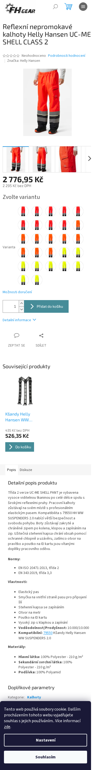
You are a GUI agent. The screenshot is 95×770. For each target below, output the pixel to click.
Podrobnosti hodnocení (66, 55)
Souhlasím (45, 757)
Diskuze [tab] (26, 470)
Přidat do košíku (50, 306)
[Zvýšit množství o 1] (21, 303)
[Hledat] (55, 6)
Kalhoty (34, 697)
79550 (48, 633)
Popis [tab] (11, 470)
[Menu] (83, 6)
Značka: (23, 60)
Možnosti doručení (17, 292)
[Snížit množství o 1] (21, 309)
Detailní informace (17, 320)
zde (7, 727)
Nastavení (45, 740)
